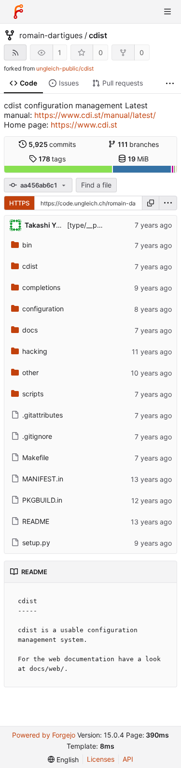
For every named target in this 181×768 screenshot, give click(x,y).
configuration (43, 308)
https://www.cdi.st (84, 125)
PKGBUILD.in (42, 500)
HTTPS (19, 203)
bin (27, 245)
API (128, 759)
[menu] (168, 203)
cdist (98, 35)
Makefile (35, 457)
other (30, 372)
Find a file (96, 185)
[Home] (18, 11)
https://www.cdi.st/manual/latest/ (95, 115)
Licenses (100, 759)
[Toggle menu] (167, 11)
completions (41, 287)
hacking (34, 351)
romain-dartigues (51, 35)
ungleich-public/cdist (65, 68)
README (35, 521)
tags (52, 159)
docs (30, 330)
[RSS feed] (15, 52)
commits (52, 144)
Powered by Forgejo (43, 735)
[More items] (170, 83)
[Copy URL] (150, 203)
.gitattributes (42, 415)
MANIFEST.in (42, 479)
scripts (32, 394)
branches (138, 144)
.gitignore (37, 436)
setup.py (36, 542)
